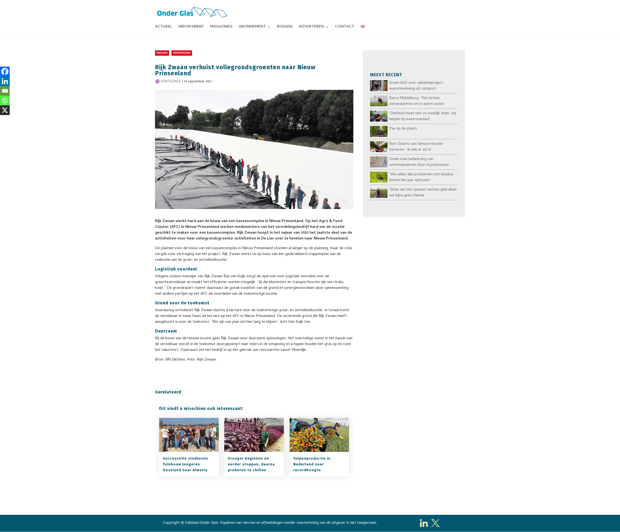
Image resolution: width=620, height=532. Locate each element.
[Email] (5, 91)
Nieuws (162, 53)
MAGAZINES (221, 27)
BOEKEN (284, 27)
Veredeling (182, 53)
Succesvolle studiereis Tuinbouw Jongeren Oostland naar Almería (185, 464)
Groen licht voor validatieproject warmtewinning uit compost (416, 86)
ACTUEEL (163, 27)
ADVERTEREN (311, 27)
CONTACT (344, 27)
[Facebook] (5, 71)
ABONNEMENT (252, 27)
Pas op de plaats (403, 129)
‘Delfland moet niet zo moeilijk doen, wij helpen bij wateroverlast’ (422, 116)
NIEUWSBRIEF (191, 27)
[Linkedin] (5, 81)
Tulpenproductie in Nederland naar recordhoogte (312, 464)
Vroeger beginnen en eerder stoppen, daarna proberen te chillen (251, 464)
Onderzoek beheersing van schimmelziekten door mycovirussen (419, 162)
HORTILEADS (171, 82)
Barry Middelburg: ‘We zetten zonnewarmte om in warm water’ (417, 101)
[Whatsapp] (5, 100)
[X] (5, 110)
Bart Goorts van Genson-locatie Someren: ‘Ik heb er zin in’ (416, 147)
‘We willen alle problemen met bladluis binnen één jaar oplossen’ (421, 177)
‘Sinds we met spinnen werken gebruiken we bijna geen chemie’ (423, 193)
